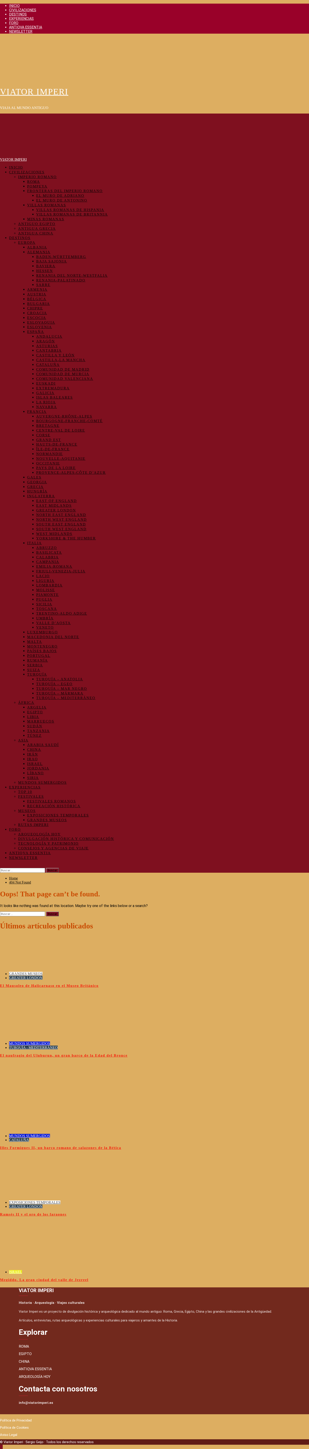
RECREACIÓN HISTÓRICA (54, 806)
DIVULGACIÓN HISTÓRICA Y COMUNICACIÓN (66, 839)
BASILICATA (49, 552)
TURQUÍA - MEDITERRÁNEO (33, 1047)
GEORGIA (37, 482)
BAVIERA (45, 266)
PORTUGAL (38, 656)
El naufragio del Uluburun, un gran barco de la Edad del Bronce (64, 1055)
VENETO (45, 627)
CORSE (43, 435)
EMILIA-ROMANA (54, 566)
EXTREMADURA (53, 388)
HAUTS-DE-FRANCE (56, 444)
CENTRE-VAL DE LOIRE (60, 430)
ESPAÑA (35, 332)
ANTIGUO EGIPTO (36, 224)
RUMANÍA (37, 660)
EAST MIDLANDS (54, 505)
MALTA (34, 642)
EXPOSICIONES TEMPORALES (58, 815)
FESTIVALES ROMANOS (51, 801)
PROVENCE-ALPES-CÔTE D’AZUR (71, 472)
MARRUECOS (40, 721)
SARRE (43, 285)
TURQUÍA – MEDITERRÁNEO (65, 698)
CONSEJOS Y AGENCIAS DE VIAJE (53, 848)
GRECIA (35, 487)
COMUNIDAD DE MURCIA (62, 374)
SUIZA (33, 670)
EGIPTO (35, 712)
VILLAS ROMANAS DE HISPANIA (70, 210)
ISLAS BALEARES (54, 397)
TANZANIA (38, 731)
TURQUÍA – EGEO (54, 684)
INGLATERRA (41, 496)
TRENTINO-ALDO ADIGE (61, 613)
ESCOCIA (36, 318)
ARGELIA (37, 707)
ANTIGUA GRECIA (37, 228)
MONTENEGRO (42, 646)
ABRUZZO (46, 548)
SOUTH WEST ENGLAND (61, 529)
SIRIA (33, 778)
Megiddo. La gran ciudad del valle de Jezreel (44, 1280)
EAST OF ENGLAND (56, 501)
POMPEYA (37, 186)
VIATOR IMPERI (34, 91)
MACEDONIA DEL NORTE (53, 637)
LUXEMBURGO (42, 632)
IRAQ (32, 759)
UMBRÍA (45, 618)
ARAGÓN (45, 341)
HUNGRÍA (37, 491)
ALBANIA (37, 247)
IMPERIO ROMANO (37, 177)
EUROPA (27, 242)
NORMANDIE (49, 454)
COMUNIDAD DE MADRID (63, 369)
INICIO (14, 6)
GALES (34, 477)
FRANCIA (37, 412)
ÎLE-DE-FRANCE (53, 449)
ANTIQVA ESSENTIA (25, 27)
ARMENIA (37, 289)
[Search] (1, 866)
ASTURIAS (47, 346)
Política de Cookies (14, 1428)
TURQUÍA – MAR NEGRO (61, 689)
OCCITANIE (48, 463)
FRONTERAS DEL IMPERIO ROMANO (65, 191)
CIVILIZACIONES (22, 10)
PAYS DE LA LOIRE (56, 468)
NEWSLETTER (20, 31)
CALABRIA (47, 557)
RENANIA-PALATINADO (61, 280)
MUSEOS (27, 811)
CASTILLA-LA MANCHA (61, 360)
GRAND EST (48, 440)
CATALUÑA (48, 365)
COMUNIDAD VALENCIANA (64, 379)
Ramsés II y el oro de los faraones (33, 1214)
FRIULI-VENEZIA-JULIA (61, 571)
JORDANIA (38, 768)
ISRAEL (35, 764)
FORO (13, 23)
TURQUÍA (37, 674)
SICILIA (44, 604)
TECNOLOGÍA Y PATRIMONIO (48, 843)
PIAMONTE (47, 595)
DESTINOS (18, 14)
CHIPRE (35, 308)
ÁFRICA (26, 703)
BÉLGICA (36, 299)
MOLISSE (45, 590)
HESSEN (44, 271)
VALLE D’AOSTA (53, 623)
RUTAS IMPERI (33, 825)
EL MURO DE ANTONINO (61, 200)
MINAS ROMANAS (45, 219)
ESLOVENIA (39, 327)
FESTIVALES (31, 796)
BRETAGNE (47, 426)
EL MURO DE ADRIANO (60, 196)
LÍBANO (35, 773)
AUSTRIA (36, 294)
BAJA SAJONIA (51, 261)
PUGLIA (44, 599)
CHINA (34, 749)
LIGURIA (45, 581)
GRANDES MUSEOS (47, 820)
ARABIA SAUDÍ (43, 745)
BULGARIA (38, 304)
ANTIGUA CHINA (35, 233)
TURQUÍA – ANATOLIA (59, 679)
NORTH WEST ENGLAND (61, 519)
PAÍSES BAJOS (42, 651)
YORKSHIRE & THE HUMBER (66, 538)
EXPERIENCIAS (21, 18)
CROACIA (37, 313)
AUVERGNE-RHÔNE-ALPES (64, 416)
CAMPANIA (47, 562)
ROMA (33, 182)
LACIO (43, 576)
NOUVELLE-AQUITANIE (61, 459)
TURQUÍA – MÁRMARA (59, 693)
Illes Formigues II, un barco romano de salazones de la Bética (60, 1148)
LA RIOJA (46, 402)
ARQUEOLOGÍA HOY (39, 834)
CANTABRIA (49, 350)
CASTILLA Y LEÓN (55, 355)
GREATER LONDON (56, 510)
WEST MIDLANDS (54, 534)
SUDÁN (34, 726)
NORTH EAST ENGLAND (61, 515)
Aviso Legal (8, 1435)
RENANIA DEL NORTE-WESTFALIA (72, 275)
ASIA (23, 740)
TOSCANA (46, 609)
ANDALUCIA (49, 336)
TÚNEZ (34, 735)
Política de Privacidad (16, 1420)
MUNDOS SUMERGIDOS (42, 782)
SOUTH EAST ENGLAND (61, 524)
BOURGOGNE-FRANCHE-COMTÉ (69, 421)
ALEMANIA (38, 252)
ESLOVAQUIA (41, 322)
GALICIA (45, 393)
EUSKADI (46, 383)
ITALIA (34, 543)
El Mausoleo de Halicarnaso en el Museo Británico (49, 986)
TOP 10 (25, 792)
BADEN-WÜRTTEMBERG (61, 257)
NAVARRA (46, 407)
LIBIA (33, 717)
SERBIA (35, 665)
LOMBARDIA (49, 585)
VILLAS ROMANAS (46, 205)
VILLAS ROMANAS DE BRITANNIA (72, 214)
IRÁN (32, 754)
